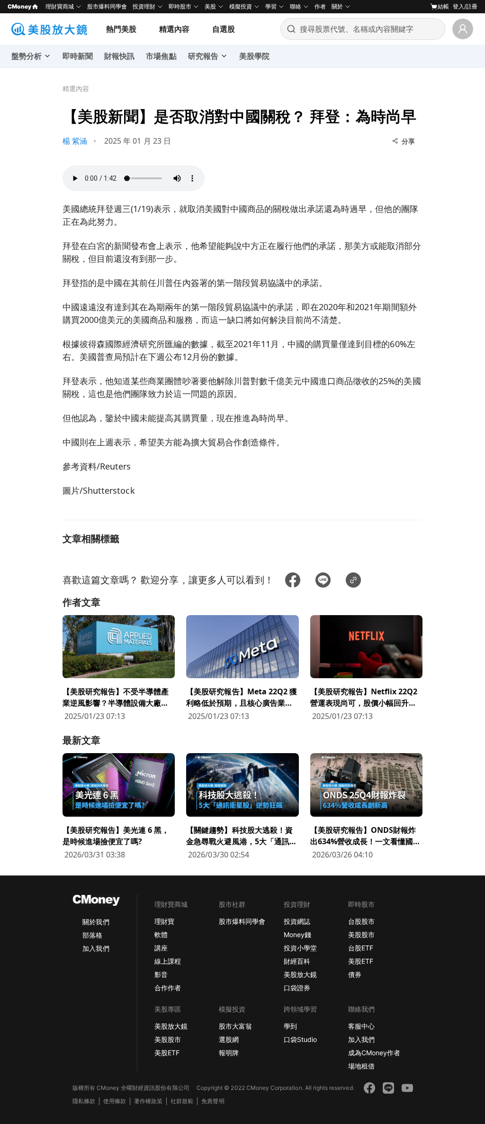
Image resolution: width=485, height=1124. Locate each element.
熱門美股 (121, 29)
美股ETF (360, 961)
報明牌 (229, 1053)
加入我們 (95, 948)
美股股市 (361, 935)
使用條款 (114, 1101)
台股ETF (360, 948)
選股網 (229, 1039)
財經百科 (297, 961)
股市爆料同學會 (107, 6)
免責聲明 (212, 1101)
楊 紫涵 (75, 141)
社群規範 (182, 1101)
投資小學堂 (300, 948)
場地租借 (361, 1066)
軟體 (161, 935)
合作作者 (167, 988)
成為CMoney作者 (374, 1053)
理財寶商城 (59, 6)
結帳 (443, 6)
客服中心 (361, 1026)
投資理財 (144, 6)
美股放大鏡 (300, 974)
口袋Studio (300, 1039)
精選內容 (174, 29)
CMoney (19, 6)
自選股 (223, 29)
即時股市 (180, 6)
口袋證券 (297, 988)
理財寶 (164, 921)
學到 (290, 1026)
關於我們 (95, 922)
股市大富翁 (235, 1026)
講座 (161, 948)
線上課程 (167, 961)
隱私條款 (83, 1101)
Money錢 (297, 935)
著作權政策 (148, 1101)
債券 (354, 974)
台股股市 (361, 921)
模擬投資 (240, 6)
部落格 (92, 935)
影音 (161, 974)
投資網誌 (297, 921)
